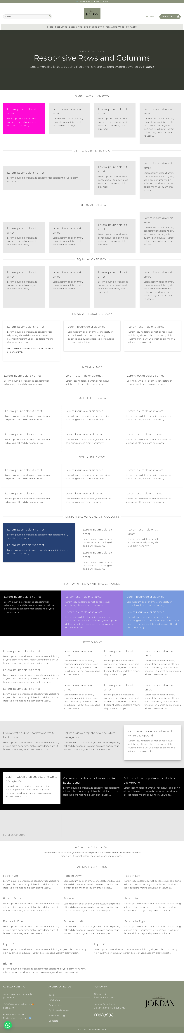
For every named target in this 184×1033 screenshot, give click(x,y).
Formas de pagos (115, 27)
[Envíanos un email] (106, 1015)
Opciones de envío (94, 27)
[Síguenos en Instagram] (101, 1015)
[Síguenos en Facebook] (96, 1015)
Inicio (50, 27)
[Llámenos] (111, 1015)
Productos (61, 27)
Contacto (131, 27)
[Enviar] (50, 16)
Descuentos (75, 27)
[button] (150, 16)
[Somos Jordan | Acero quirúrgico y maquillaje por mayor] (92, 13)
